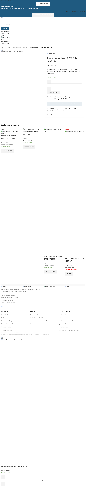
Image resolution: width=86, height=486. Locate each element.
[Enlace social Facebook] (54, 115)
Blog (31, 327)
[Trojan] (53, 287)
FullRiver (25, 138)
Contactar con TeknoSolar (7, 318)
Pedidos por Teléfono (64, 318)
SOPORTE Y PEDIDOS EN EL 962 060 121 (43, 15)
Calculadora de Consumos (36, 315)
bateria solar (55, 111)
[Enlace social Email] (58, 115)
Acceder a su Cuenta (64, 315)
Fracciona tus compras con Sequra (67, 321)
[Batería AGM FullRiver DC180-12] (31, 129)
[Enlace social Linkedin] (60, 115)
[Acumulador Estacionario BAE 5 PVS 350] (53, 191)
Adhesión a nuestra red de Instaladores (39, 321)
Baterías (8, 47)
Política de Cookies (6, 327)
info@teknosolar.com (10, 303)
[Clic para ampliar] (4, 49)
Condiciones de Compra (7, 321)
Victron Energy (4, 142)
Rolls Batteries (68, 265)
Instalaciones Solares (64, 327)
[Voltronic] (11, 287)
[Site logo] (15, 19)
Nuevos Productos (43, 3)
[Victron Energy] (32, 287)
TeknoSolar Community (35, 324)
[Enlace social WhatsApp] (62, 115)
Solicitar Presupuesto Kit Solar (37, 318)
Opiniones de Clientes (64, 324)
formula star (62, 111)
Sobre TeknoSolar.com (6, 315)
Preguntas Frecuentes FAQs (8, 324)
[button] (7, 151)
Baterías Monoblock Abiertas (20, 47)
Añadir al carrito (53, 92)
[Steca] (75, 287)
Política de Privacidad (6, 330)
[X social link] (56, 115)
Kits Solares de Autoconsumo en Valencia (69, 330)
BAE (45, 263)
